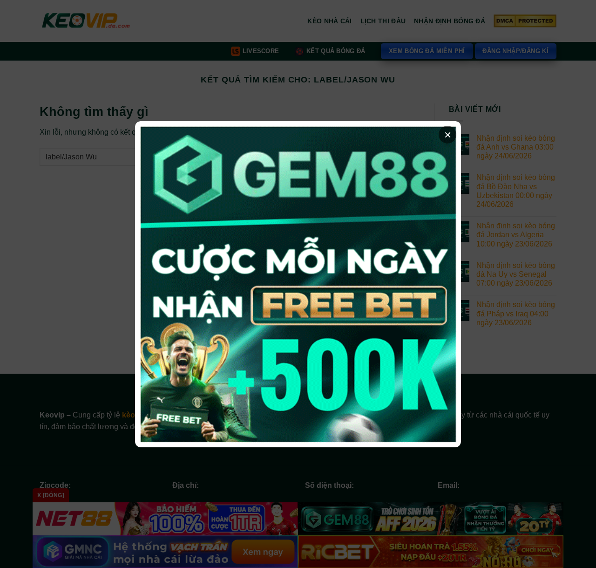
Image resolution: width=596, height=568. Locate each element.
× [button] (447, 135)
